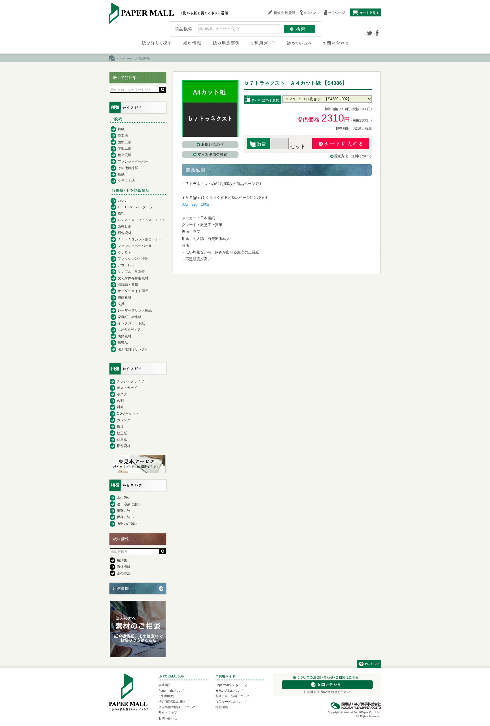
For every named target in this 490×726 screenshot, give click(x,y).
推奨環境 (222, 707)
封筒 (120, 407)
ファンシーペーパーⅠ (135, 161)
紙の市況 (123, 573)
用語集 (122, 560)
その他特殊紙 (128, 168)
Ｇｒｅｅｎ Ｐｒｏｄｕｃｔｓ (141, 220)
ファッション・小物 (133, 259)
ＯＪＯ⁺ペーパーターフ (135, 207)
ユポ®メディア (129, 330)
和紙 (121, 129)
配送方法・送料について (353, 156)
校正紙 (122, 433)
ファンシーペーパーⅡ (135, 246)
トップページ (124, 58)
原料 (121, 214)
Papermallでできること (232, 685)
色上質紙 (124, 155)
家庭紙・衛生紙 (129, 317)
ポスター (123, 394)
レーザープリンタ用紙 (135, 310)
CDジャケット (128, 414)
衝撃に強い (125, 511)
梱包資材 (124, 233)
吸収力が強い (127, 523)
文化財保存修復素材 (133, 278)
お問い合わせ (168, 718)
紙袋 (120, 427)
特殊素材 (124, 297)
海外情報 (123, 567)
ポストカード (127, 388)
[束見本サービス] (137, 471)
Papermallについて (172, 690)
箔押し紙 (124, 226)
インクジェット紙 (131, 323)
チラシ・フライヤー (132, 381)
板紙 (121, 174)
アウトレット (128, 265)
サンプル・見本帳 (131, 272)
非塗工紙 (124, 148)
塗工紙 (123, 136)
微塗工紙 (124, 142)
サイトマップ (168, 712)
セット (297, 146)
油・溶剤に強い (129, 504)
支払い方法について (230, 690)
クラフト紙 (126, 181)
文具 (121, 304)
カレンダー (125, 420)
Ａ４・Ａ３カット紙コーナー (140, 239)
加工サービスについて (231, 701)
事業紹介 (165, 685)
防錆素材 (124, 336)
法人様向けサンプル (133, 349)
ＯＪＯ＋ (124, 252)
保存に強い (125, 517)
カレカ (123, 201)
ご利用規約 (166, 696)
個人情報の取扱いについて (177, 707)
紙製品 (123, 343)
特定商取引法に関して (174, 701)
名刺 (120, 401)
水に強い (123, 498)
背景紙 (122, 439)
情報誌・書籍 (128, 285)
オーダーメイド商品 (133, 291)
